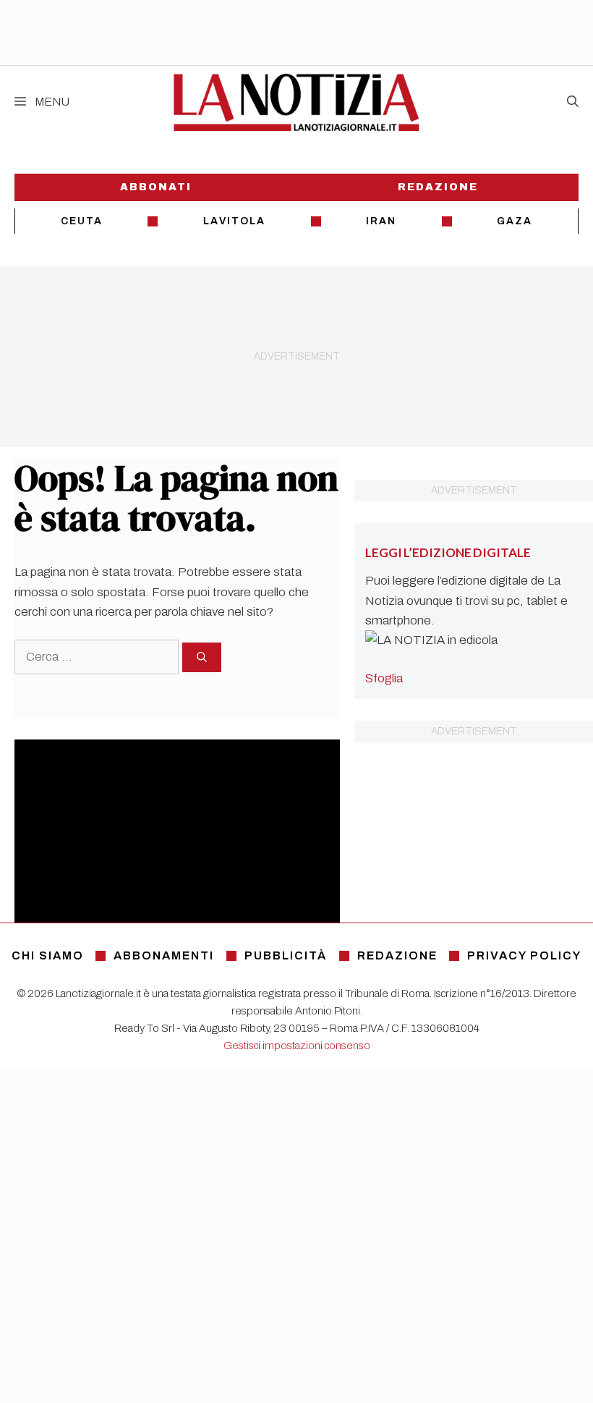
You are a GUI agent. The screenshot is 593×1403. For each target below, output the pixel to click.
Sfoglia (384, 678)
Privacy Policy (524, 955)
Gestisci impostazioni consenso (296, 1045)
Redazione (438, 187)
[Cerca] (202, 657)
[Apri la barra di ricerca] (573, 102)
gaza (514, 221)
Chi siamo (48, 955)
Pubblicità (285, 955)
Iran (381, 221)
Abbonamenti (164, 955)
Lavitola (234, 221)
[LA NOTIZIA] (296, 102)
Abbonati (156, 187)
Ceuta (82, 221)
